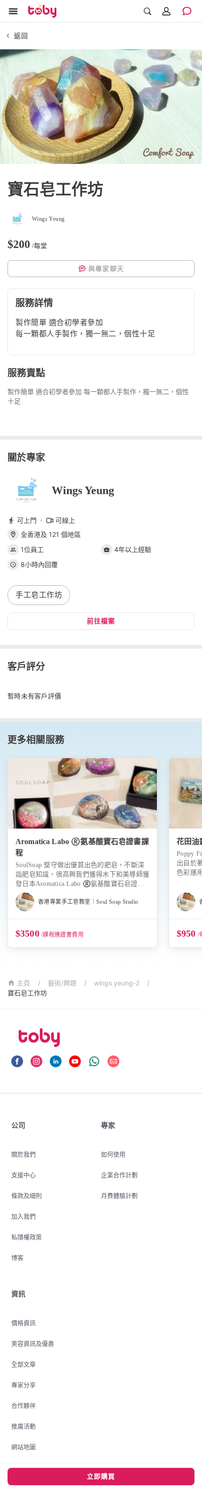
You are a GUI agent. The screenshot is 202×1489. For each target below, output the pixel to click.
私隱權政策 (26, 1237)
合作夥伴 (23, 1405)
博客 (17, 1257)
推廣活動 (23, 1426)
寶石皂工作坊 (27, 993)
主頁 (24, 983)
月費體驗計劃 (119, 1195)
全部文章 (23, 1364)
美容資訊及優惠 (32, 1343)
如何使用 (113, 1154)
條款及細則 (26, 1195)
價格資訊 (23, 1322)
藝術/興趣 (62, 983)
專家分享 (23, 1384)
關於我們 (23, 1154)
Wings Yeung (83, 490)
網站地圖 (23, 1446)
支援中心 (23, 1175)
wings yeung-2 (117, 983)
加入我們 (23, 1216)
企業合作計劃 (119, 1175)
